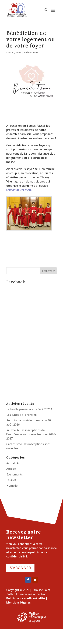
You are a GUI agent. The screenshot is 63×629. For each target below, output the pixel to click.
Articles (11, 469)
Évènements (31, 52)
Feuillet (11, 480)
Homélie (12, 485)
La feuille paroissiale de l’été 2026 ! (29, 409)
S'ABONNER (20, 567)
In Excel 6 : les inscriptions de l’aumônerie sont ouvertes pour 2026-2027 (31, 434)
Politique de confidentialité (25, 598)
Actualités (13, 463)
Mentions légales (18, 602)
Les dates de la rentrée (21, 415)
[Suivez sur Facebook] (28, 580)
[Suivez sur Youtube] (35, 580)
